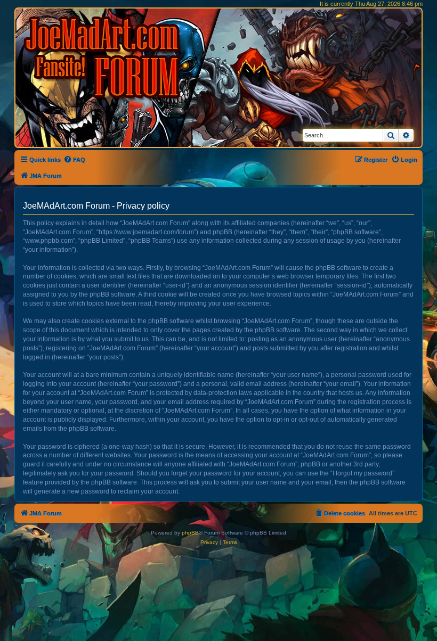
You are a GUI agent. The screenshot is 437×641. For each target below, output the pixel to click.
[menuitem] (74, 159)
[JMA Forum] (104, 57)
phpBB (190, 533)
